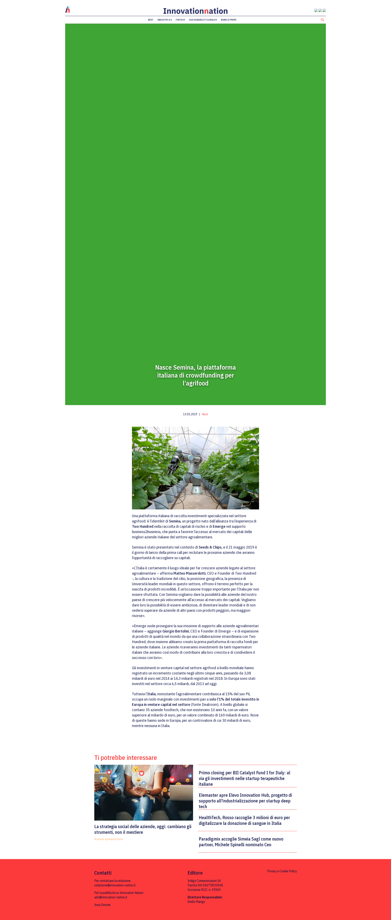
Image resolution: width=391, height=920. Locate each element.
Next (150, 19)
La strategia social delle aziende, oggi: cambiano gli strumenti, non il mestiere (142, 829)
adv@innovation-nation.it (110, 897)
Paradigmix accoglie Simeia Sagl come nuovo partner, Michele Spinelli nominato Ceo (241, 841)
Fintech (180, 19)
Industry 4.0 (164, 19)
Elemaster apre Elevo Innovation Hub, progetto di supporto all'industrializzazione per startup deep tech (245, 800)
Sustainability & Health (203, 19)
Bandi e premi (228, 19)
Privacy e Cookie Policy (282, 871)
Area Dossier (102, 905)
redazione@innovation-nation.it (115, 885)
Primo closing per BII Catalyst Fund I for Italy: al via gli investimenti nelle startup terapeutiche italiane (244, 778)
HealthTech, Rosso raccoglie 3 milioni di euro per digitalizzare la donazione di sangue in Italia (244, 820)
